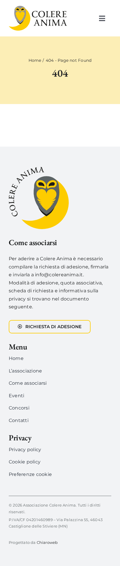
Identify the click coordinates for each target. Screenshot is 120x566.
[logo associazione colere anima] (38, 8)
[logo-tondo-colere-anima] (39, 169)
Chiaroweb (47, 542)
